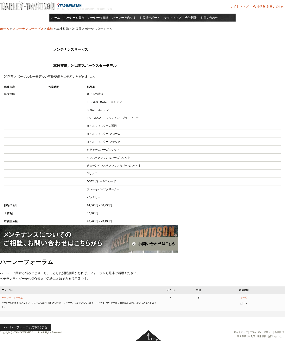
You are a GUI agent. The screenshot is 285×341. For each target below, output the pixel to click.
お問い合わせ (275, 6)
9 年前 (244, 297)
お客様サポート (150, 17)
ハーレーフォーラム (12, 297)
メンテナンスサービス (28, 28)
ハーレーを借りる (124, 17)
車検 (50, 28)
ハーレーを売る (98, 17)
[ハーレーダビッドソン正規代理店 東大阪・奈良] (56, 5)
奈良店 (251, 336)
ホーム (55, 17)
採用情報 (261, 336)
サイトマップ (239, 6)
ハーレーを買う (74, 17)
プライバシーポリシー (261, 332)
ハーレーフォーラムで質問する (25, 327)
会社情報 (259, 6)
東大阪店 (241, 336)
